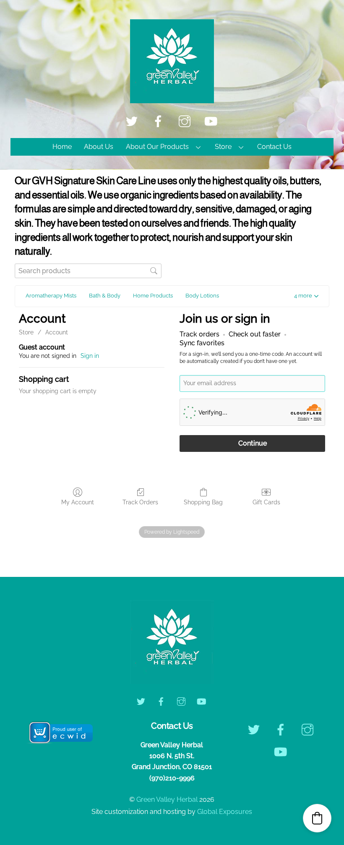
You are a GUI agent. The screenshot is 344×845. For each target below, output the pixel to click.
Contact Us (274, 147)
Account (56, 332)
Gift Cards (266, 502)
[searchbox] (88, 270)
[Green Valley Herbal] (172, 99)
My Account (77, 502)
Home (62, 147)
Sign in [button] (90, 355)
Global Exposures (224, 812)
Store (223, 147)
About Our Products (157, 147)
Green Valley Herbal (167, 799)
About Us (98, 147)
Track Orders (140, 502)
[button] (306, 296)
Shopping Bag (203, 502)
